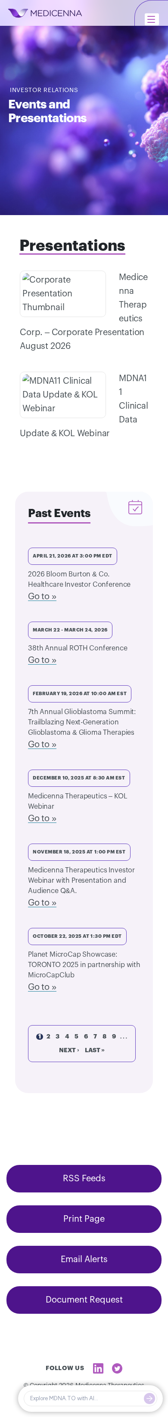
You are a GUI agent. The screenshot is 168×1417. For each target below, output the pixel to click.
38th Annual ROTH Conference (78, 648)
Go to (39, 596)
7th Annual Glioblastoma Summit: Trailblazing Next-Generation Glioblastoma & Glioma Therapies (82, 722)
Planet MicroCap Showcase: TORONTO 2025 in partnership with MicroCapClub (84, 965)
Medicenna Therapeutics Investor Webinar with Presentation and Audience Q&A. (81, 880)
